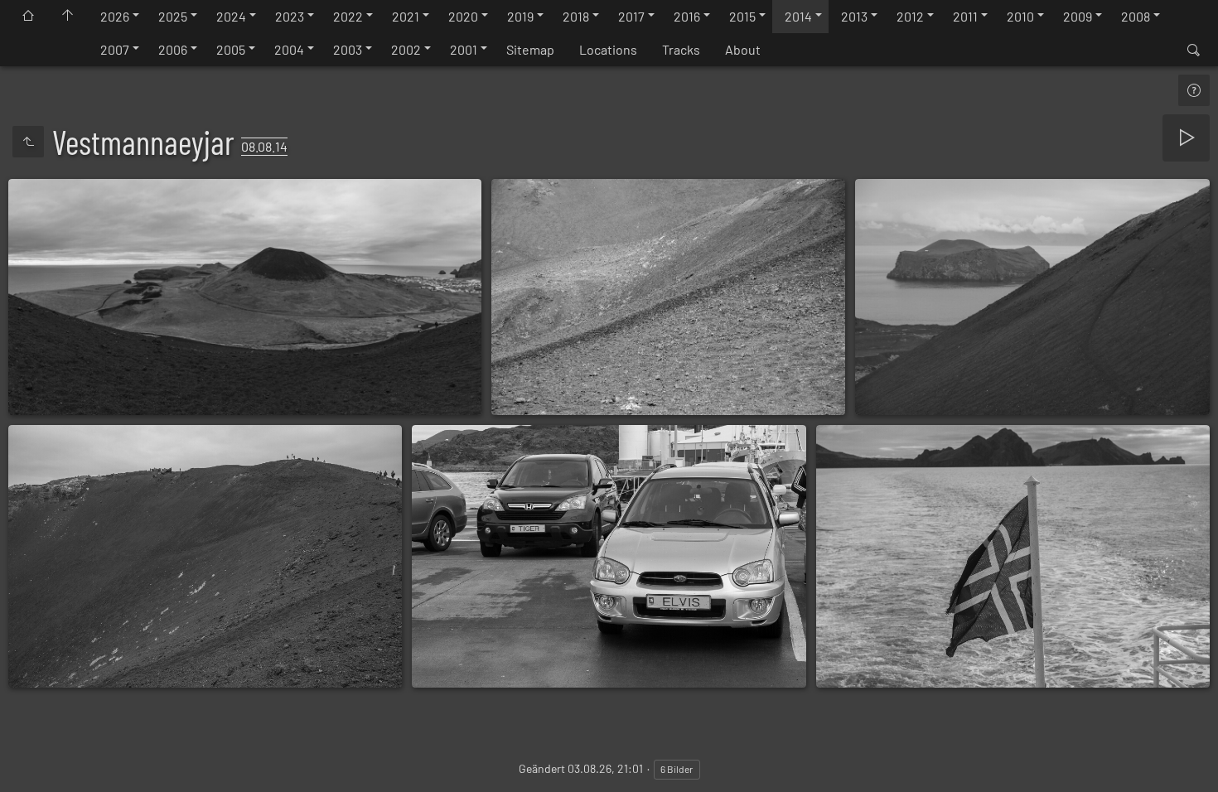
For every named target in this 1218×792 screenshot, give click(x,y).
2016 (687, 16)
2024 (231, 16)
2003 (347, 49)
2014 (798, 16)
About (743, 49)
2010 (1020, 16)
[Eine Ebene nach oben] (28, 141)
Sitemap (530, 49)
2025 (172, 16)
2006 (172, 49)
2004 (289, 49)
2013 (854, 16)
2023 (289, 16)
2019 (520, 16)
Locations (608, 49)
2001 (463, 49)
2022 (348, 16)
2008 (1135, 16)
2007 (114, 49)
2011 (965, 16)
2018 (576, 16)
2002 (406, 49)
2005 (230, 49)
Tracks (681, 49)
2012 (910, 16)
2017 (631, 16)
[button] (33, 759)
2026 (114, 16)
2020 (463, 16)
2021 (405, 16)
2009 (1077, 16)
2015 (742, 16)
